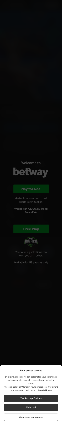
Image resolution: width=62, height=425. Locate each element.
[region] (31, 395)
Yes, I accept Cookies (31, 398)
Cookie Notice (45, 390)
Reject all (31, 407)
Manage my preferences (31, 417)
